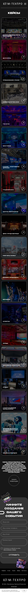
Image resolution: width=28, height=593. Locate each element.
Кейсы (18, 570)
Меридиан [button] (6, 299)
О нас (8, 570)
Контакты (24, 570)
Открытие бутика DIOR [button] (11, 102)
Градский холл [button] (8, 189)
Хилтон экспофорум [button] (10, 211)
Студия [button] (5, 387)
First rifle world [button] (9, 255)
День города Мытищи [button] (11, 233)
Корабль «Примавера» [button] (11, 277)
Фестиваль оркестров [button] (11, 365)
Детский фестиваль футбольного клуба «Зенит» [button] (10, 430)
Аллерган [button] (6, 321)
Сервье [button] (5, 343)
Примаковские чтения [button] (11, 80)
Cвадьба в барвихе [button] (10, 453)
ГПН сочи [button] (6, 124)
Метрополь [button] (7, 58)
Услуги (13, 570)
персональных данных (10, 549)
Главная (4, 570)
